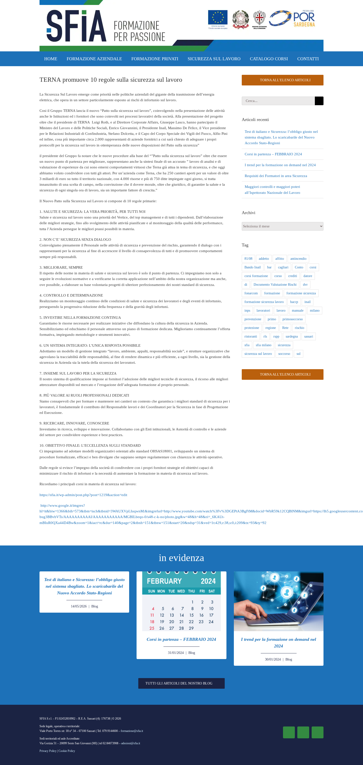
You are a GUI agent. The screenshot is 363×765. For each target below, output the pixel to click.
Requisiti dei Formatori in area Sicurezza (276, 176)
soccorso (284, 354)
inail (307, 302)
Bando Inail (252, 267)
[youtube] (317, 732)
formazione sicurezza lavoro (264, 302)
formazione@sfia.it (132, 731)
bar (269, 267)
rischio (299, 328)
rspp (276, 336)
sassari (308, 336)
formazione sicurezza (301, 293)
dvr (305, 284)
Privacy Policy (48, 751)
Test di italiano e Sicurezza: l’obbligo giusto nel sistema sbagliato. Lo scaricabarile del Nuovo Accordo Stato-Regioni (281, 137)
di (245, 284)
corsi (313, 267)
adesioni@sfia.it (130, 743)
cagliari (283, 267)
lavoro (281, 310)
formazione (272, 293)
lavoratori (263, 310)
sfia (246, 345)
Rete (285, 328)
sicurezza (284, 345)
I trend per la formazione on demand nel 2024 (280, 165)
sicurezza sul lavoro (258, 354)
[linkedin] (303, 732)
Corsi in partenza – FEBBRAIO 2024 (273, 154)
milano (315, 310)
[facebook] (289, 732)
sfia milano (263, 345)
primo (272, 319)
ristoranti (250, 336)
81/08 (248, 259)
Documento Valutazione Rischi (275, 284)
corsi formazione (256, 276)
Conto (299, 267)
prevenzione (252, 319)
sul (299, 354)
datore (307, 276)
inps (247, 310)
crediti (292, 276)
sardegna (292, 336)
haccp (294, 302)
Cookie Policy (67, 751)
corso (278, 276)
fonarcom (251, 293)
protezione (251, 328)
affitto (279, 259)
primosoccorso (292, 319)
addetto (264, 259)
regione (270, 328)
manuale (297, 310)
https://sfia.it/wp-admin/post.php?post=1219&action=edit (83, 495)
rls (265, 336)
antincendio (298, 259)
